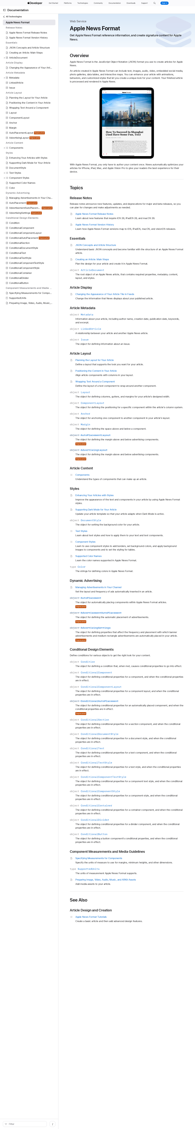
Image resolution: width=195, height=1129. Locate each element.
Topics (76, 187)
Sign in (164, 3)
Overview (79, 55)
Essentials (77, 238)
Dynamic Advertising (86, 581)
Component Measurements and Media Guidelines (107, 852)
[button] (154, 3)
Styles (74, 489)
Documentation (18, 10)
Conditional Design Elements (92, 649)
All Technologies (14, 16)
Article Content (81, 468)
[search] (25, 1124)
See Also (78, 900)
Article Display (81, 288)
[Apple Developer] (35, 3)
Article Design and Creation (91, 910)
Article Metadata (82, 308)
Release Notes (81, 198)
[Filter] (26, 1124)
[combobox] (26, 1124)
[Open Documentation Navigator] (4, 10)
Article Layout (80, 353)
